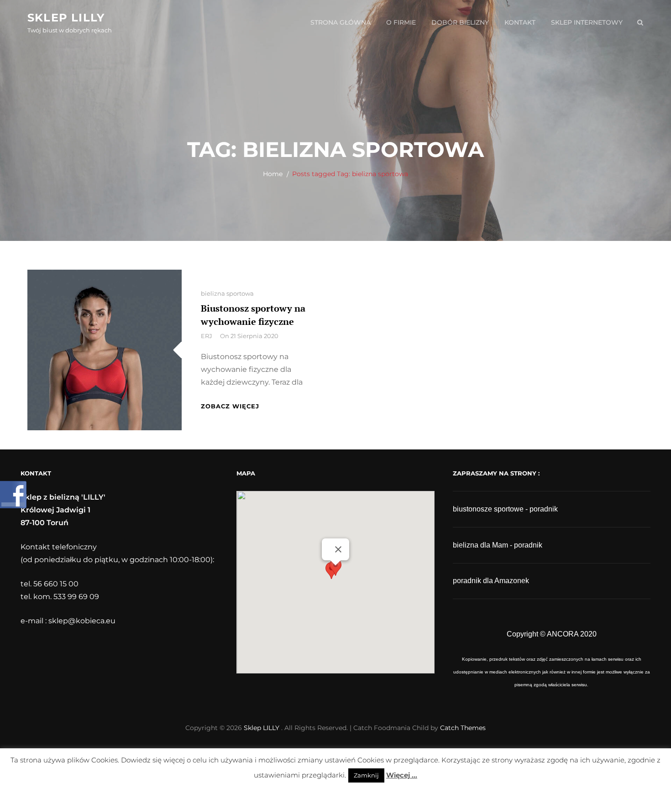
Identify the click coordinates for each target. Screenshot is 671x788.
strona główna (340, 22)
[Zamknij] (338, 549)
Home (273, 174)
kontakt (519, 22)
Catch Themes (463, 728)
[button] (335, 573)
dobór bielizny (460, 22)
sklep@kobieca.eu (81, 620)
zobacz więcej (230, 406)
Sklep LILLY (66, 17)
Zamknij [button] (366, 775)
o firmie (401, 22)
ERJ (206, 335)
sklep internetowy (587, 22)
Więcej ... (401, 775)
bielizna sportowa (227, 293)
